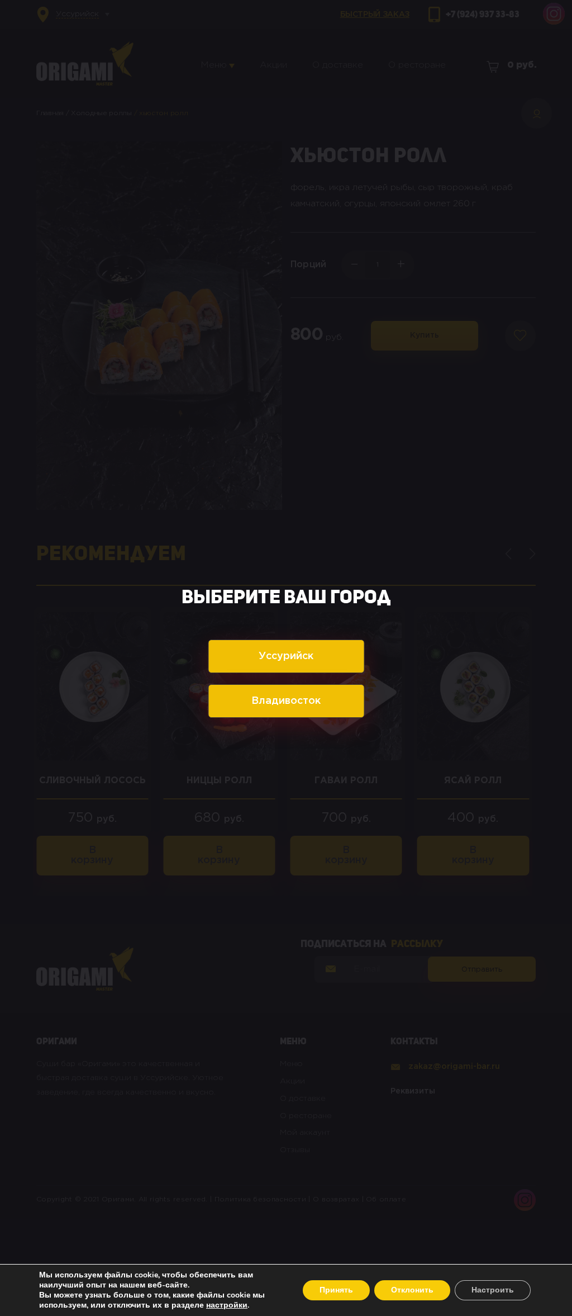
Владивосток (286, 701)
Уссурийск (286, 656)
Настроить (492, 1290)
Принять (336, 1290)
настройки (226, 1305)
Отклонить (412, 1290)
